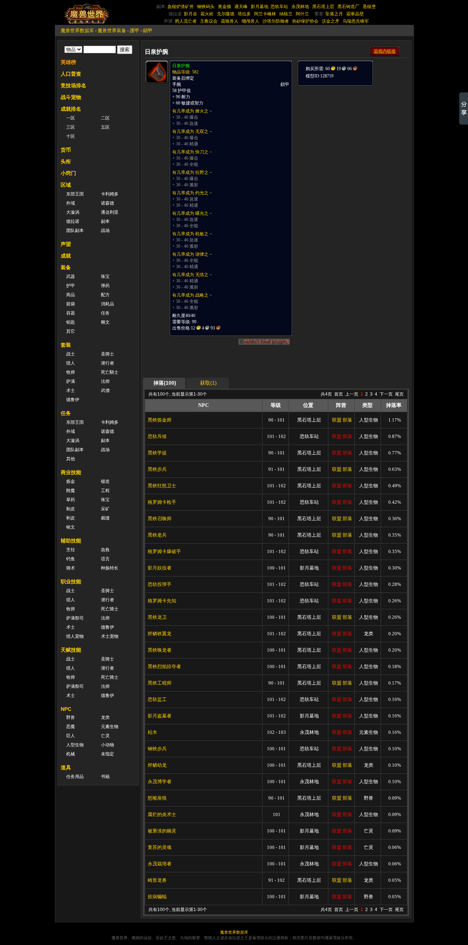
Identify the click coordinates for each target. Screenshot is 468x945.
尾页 (399, 394)
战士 (70, 354)
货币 (66, 150)
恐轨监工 (157, 699)
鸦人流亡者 (186, 21)
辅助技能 (71, 541)
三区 (70, 127)
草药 (70, 499)
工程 (105, 490)
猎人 (70, 363)
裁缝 (105, 518)
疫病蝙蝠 (157, 896)
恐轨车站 (279, 6)
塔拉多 (244, 13)
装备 (66, 267)
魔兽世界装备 (112, 30)
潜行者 (107, 363)
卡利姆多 (109, 194)
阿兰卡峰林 (265, 13)
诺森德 (107, 203)
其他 (70, 458)
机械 (70, 754)
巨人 (70, 735)
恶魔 (70, 726)
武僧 (105, 390)
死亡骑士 (109, 608)
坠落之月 (334, 13)
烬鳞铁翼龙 (159, 633)
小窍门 (68, 173)
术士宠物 (109, 636)
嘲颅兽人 (250, 21)
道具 (66, 767)
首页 (338, 394)
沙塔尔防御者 (276, 21)
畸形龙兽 (157, 880)
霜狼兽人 (229, 21)
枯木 (152, 732)
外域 (70, 203)
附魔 (70, 490)
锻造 (105, 481)
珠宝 (105, 276)
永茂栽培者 (159, 863)
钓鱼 (70, 558)
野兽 (70, 717)
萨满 (70, 381)
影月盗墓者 (159, 716)
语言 (105, 558)
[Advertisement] (352, 132)
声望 (66, 244)
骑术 (70, 568)
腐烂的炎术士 (162, 814)
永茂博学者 (159, 781)
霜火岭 (207, 13)
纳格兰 (285, 13)
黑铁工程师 (159, 683)
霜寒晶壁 (355, 13)
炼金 (70, 481)
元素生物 (109, 726)
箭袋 (70, 303)
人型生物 (75, 744)
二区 (105, 118)
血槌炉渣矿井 (180, 6)
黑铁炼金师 (159, 420)
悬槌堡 (369, 6)
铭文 (70, 527)
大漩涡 (72, 212)
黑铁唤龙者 (159, 650)
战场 (105, 230)
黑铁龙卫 (157, 617)
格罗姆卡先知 (162, 600)
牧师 (70, 372)
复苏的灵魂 (159, 847)
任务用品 (75, 776)
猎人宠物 (75, 636)
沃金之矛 (330, 21)
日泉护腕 (181, 65)
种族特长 (109, 568)
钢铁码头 (206, 6)
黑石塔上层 (323, 6)
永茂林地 (300, 6)
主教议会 (209, 21)
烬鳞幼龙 (157, 765)
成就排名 (71, 109)
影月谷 (190, 13)
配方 (105, 294)
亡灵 (105, 735)
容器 (70, 313)
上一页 (351, 394)
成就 (66, 256)
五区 (105, 127)
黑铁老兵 (157, 535)
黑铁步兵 (157, 469)
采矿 (105, 508)
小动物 (107, 744)
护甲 (70, 285)
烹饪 (70, 549)
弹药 (105, 285)
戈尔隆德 (225, 13)
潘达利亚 (109, 212)
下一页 (386, 394)
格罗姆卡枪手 (162, 502)
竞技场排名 (73, 85)
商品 (70, 294)
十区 (70, 136)
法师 (105, 381)
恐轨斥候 (157, 436)
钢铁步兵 (157, 748)
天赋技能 (71, 650)
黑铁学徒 (157, 453)
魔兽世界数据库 (77, 30)
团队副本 (75, 230)
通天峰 (241, 6)
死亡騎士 (109, 372)
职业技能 (71, 581)
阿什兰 (302, 13)
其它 (70, 331)
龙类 (105, 717)
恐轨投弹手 (159, 584)
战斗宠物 (71, 97)
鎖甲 (147, 30)
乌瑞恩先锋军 (356, 21)
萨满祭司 (75, 618)
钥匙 (70, 322)
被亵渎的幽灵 (162, 831)
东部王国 (75, 194)
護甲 (134, 30)
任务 (105, 313)
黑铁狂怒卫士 (162, 485)
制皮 (70, 508)
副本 (105, 221)
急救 (105, 549)
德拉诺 (72, 221)
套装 (66, 345)
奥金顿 (224, 6)
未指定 (107, 754)
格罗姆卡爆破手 (164, 551)
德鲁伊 (72, 399)
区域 (66, 185)
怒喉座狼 (157, 798)
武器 (70, 276)
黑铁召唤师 (159, 518)
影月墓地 (259, 6)
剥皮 (70, 518)
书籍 (105, 776)
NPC (66, 709)
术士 (70, 390)
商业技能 (71, 472)
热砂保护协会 (305, 21)
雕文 (105, 322)
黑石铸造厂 (348, 6)
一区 (70, 118)
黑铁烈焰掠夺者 (164, 666)
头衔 (66, 161)
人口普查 (71, 74)
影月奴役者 (159, 568)
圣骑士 (107, 354)
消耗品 (107, 303)
